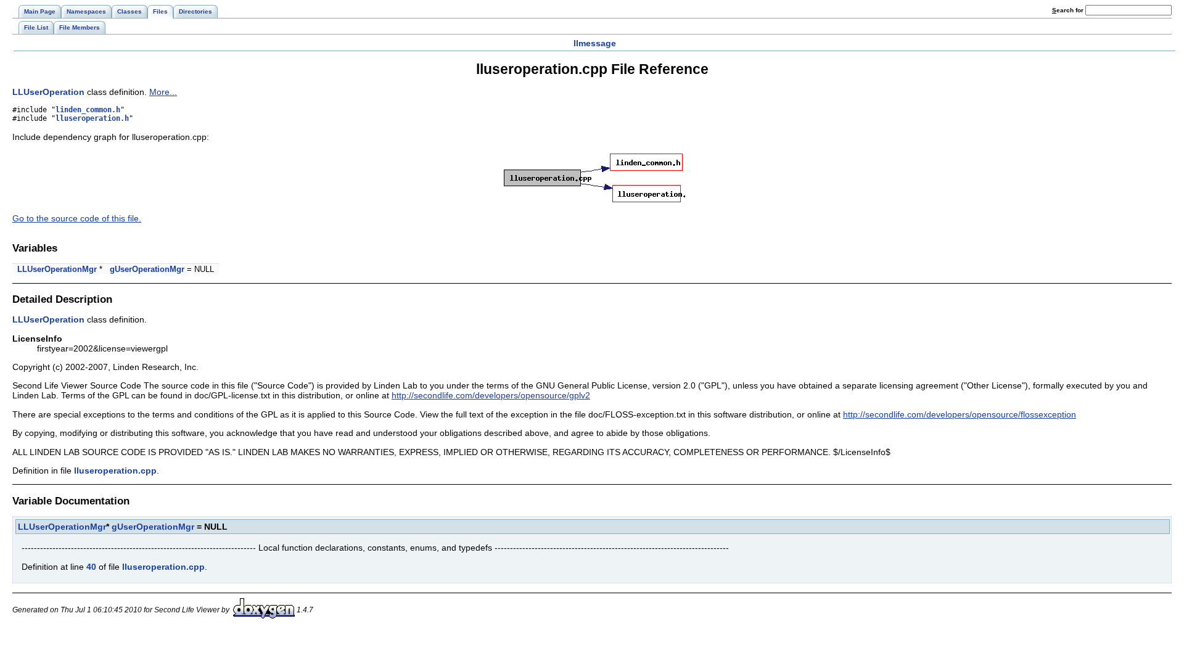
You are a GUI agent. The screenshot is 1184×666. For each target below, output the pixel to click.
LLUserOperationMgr (57, 269)
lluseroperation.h (92, 118)
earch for (1068, 10)
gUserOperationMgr (147, 269)
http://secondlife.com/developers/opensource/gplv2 (491, 395)
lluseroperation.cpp (115, 470)
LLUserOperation (48, 92)
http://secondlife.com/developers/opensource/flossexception (959, 414)
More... (163, 92)
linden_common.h (88, 109)
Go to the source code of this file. (76, 218)
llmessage (595, 43)
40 (91, 567)
